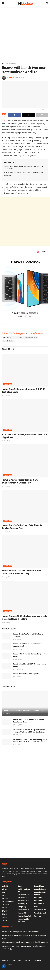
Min (10, 77)
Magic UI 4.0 (39, 904)
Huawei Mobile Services (23, 920)
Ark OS (4, 889)
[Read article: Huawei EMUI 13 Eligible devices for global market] (6, 656)
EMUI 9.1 (5, 920)
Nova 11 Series (8, 341)
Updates (37, 916)
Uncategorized (40, 913)
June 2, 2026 (6, 486)
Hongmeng (22, 907)
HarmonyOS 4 (23, 901)
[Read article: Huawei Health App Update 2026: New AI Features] (6, 636)
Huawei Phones (40, 889)
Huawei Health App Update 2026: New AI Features (20, 932)
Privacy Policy (16, 960)
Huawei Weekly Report (40, 893)
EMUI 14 (5, 917)
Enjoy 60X (10, 337)
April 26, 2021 (17, 735)
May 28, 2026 (6, 622)
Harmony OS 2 (23, 894)
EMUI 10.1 (5, 905)
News (36, 907)
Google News (36, 333)
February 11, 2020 (19, 669)
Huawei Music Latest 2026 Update (26, 674)
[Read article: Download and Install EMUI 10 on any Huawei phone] (6, 666)
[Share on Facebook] (14, 115)
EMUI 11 (4, 908)
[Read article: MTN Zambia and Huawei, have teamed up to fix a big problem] (25, 415)
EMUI (3, 895)
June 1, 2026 (6, 577)
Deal (3, 892)
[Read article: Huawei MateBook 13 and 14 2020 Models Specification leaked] (6, 722)
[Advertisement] (25, 34)
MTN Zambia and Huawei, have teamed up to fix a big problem (25, 942)
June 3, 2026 (6, 440)
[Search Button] (47, 3)
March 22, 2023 (18, 659)
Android (5, 886)
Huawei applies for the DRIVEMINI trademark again (24, 711)
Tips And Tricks (40, 910)
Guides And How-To (24, 890)
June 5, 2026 (6, 395)
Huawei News (11, 63)
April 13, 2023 (19, 77)
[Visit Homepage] (25, 3)
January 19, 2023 (18, 649)
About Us (5, 960)
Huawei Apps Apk (24, 916)
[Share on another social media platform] (42, 115)
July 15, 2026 (17, 639)
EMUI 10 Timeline (8, 902)
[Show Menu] (3, 3)
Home (3, 63)
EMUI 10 (5, 899)
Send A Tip (37, 960)
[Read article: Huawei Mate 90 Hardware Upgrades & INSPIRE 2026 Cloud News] (25, 370)
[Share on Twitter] (28, 115)
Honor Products (24, 910)
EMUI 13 (4, 914)
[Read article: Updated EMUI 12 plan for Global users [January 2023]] (6, 646)
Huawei (5, 121)
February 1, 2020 (18, 725)
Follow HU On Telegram (13, 333)
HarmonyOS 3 (23, 897)
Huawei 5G (22, 913)
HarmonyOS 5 (23, 904)
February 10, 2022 (9, 714)
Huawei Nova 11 (31, 337)
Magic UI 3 (38, 897)
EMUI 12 (4, 911)
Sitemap (27, 960)
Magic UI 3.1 (38, 901)
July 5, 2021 (17, 745)
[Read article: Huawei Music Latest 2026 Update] (6, 676)
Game (20, 886)
